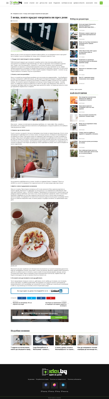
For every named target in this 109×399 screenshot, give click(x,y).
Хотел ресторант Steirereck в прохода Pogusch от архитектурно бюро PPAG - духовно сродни (87, 26)
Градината (56, 3)
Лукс (95, 3)
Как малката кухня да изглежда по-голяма (88, 142)
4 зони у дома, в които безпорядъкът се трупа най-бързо (64, 348)
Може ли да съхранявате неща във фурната (88, 124)
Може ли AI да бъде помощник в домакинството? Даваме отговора (88, 43)
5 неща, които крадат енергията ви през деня (35, 13)
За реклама (31, 379)
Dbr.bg (58, 391)
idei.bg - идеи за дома (76, 89)
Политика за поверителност (58, 379)
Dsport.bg (44, 391)
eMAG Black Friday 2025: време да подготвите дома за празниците (88, 52)
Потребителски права (42, 379)
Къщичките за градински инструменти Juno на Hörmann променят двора (88, 61)
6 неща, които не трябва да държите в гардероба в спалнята (88, 133)
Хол (37, 3)
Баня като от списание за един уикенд (88, 69)
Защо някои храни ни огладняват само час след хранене (86, 107)
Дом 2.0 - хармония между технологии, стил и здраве (86, 78)
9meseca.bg (65, 391)
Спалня (32, 3)
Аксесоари (89, 3)
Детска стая (43, 3)
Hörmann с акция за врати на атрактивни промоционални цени (87, 34)
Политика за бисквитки (74, 379)
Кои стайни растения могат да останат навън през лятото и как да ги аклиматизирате (88, 152)
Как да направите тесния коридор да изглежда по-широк (87, 348)
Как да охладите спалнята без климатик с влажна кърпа (87, 115)
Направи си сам (67, 3)
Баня (50, 3)
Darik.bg (52, 391)
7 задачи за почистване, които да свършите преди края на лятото (21, 348)
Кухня (26, 3)
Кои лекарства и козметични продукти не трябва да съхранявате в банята (87, 98)
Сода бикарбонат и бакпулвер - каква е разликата (40, 348)
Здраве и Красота (78, 3)
